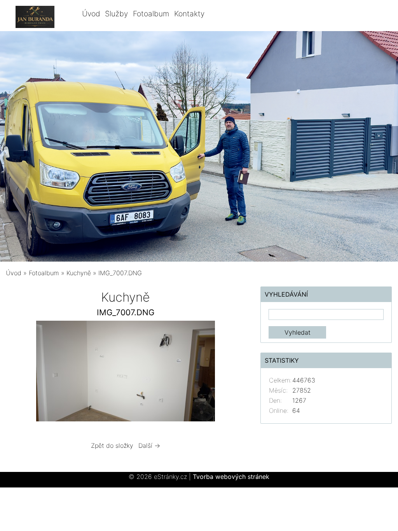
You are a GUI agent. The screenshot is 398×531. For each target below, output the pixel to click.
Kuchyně (78, 273)
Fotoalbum (151, 13)
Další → (149, 445)
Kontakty (189, 13)
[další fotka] (232, 373)
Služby (116, 13)
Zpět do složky (112, 445)
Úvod (91, 13)
